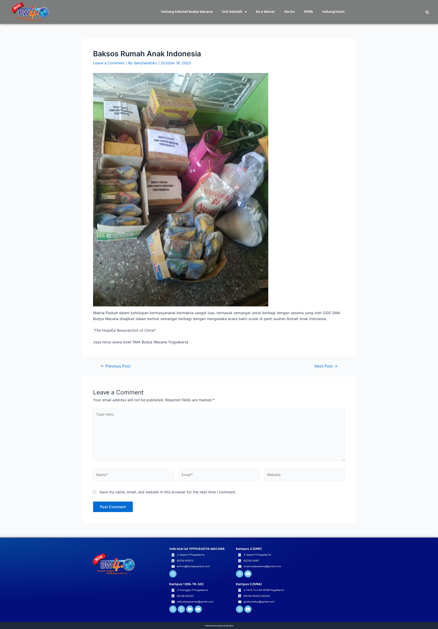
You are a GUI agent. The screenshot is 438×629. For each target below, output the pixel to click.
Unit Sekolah (232, 12)
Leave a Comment (109, 63)
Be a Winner (265, 12)
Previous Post (115, 366)
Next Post (326, 366)
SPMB (308, 12)
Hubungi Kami (333, 12)
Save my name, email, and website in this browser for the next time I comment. (167, 492)
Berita (289, 12)
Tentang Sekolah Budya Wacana (187, 12)
